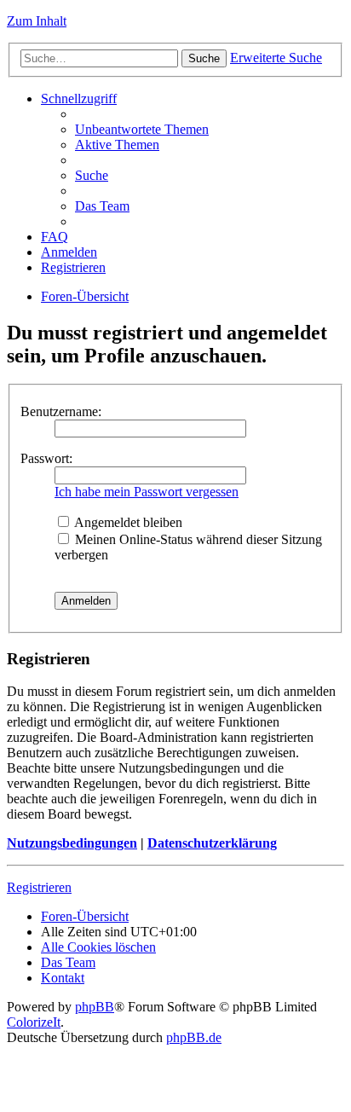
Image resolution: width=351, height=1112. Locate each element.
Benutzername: (60, 411)
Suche (204, 58)
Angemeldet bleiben (127, 522)
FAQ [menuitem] (54, 236)
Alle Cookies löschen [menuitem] (98, 947)
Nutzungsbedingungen (72, 843)
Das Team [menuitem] (102, 206)
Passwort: (46, 458)
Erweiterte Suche (276, 57)
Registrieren (39, 887)
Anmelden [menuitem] (69, 252)
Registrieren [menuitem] (73, 267)
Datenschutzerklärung (212, 843)
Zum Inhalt (36, 21)
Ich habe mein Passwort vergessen (147, 491)
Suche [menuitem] (91, 175)
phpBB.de (194, 1037)
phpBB (94, 1006)
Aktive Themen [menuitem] (117, 144)
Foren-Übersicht (85, 296)
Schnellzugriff (79, 98)
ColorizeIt (33, 1022)
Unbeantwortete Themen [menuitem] (142, 129)
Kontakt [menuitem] (62, 977)
